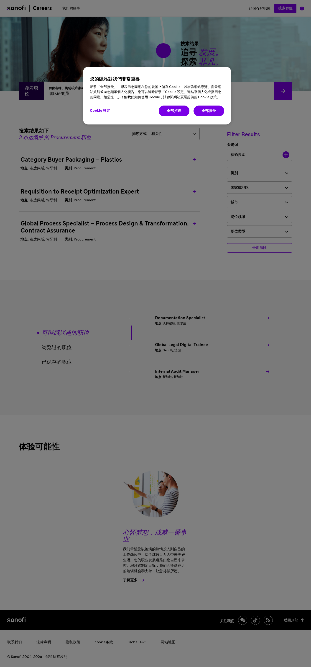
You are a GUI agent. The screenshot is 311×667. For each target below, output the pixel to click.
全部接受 (209, 111)
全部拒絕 (174, 111)
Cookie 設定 (100, 110)
